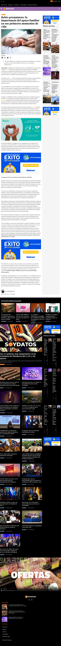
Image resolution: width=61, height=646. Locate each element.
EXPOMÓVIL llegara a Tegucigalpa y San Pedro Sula (32, 526)
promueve (33, 107)
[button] (2, 58)
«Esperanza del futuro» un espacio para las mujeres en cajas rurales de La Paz (52, 317)
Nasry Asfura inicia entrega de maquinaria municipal (8, 454)
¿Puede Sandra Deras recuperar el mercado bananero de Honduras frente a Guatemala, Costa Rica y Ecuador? (55, 61)
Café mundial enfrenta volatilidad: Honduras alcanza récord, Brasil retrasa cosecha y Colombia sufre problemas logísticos (31, 456)
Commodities (23, 4)
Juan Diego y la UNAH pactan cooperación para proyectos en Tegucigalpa (30, 503)
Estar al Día (4, 4)
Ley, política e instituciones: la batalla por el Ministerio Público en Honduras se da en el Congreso (23, 318)
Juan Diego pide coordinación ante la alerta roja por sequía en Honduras (9, 527)
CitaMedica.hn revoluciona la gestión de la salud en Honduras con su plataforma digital (55, 87)
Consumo (16, 4)
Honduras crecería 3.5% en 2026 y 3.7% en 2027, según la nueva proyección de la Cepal (46, 86)
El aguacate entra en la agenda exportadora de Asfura (30, 431)
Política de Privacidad (6, 640)
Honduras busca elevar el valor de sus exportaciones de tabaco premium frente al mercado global (55, 35)
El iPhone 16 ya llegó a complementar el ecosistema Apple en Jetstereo (37, 317)
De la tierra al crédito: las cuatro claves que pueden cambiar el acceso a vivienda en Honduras (9, 550)
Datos (7, 69)
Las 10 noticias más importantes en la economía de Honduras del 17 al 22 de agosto (46, 34)
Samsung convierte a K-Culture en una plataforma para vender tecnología (31, 383)
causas (10, 78)
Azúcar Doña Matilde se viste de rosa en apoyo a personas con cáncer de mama (8, 317)
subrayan (3, 100)
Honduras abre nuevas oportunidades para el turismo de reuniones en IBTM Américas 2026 (31, 480)
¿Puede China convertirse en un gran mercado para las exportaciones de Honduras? (9, 480)
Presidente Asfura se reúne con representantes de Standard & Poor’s (8, 503)
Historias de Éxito (32, 4)
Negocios (10, 4)
